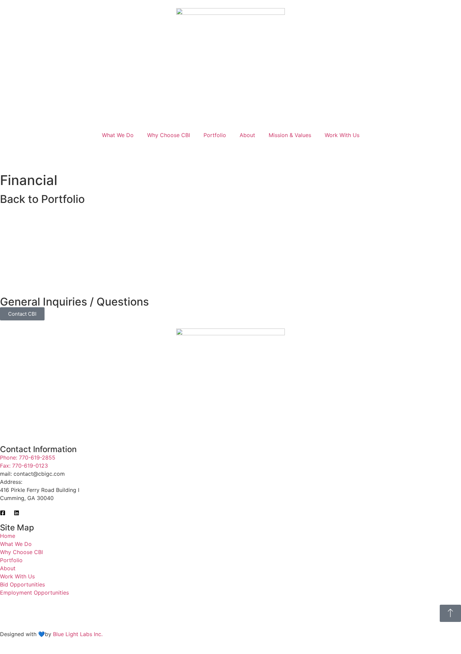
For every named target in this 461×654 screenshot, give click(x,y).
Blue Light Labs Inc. (78, 634)
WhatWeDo (118, 135)
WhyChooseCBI (168, 135)
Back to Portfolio (42, 199)
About (247, 135)
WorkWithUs (342, 135)
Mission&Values (290, 135)
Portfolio (215, 135)
